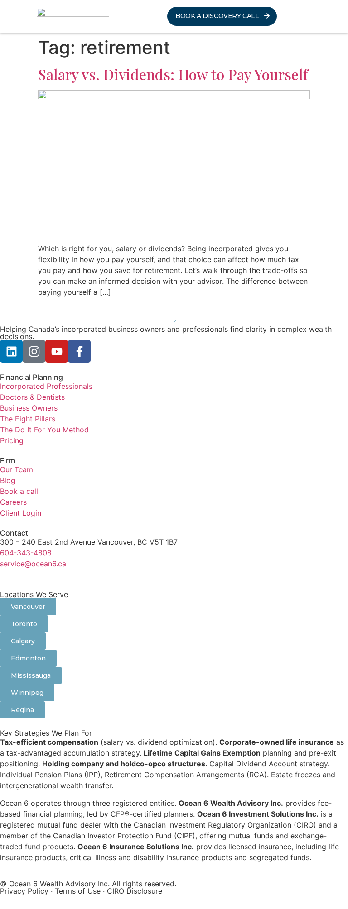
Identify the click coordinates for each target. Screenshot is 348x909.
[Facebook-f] (79, 351)
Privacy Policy (24, 890)
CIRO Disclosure (134, 890)
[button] (308, 16)
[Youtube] (56, 351)
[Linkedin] (11, 351)
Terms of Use (78, 890)
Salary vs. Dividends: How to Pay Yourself (173, 74)
